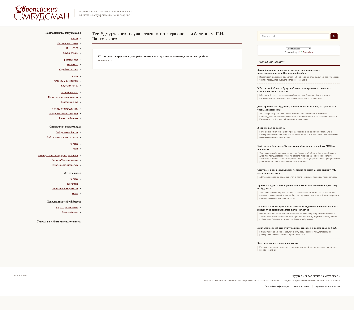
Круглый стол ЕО (69, 85)
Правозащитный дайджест (64, 201)
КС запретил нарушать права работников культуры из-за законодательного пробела (153, 56)
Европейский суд (69, 102)
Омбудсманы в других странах (62, 137)
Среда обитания (70, 212)
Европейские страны (67, 43)
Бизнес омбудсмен (68, 118)
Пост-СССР (72, 48)
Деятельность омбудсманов (63, 32)
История (74, 144)
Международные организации (63, 97)
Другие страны (70, 53)
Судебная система (68, 69)
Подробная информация (277, 286)
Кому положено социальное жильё (278, 243)
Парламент (72, 64)
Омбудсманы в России (67, 132)
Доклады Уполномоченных (64, 160)
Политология (72, 183)
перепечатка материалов (327, 286)
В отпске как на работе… (271, 127)
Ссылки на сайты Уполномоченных (59, 221)
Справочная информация (65, 126)
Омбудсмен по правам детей (63, 113)
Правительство (70, 59)
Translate (308, 52)
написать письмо (302, 286)
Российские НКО (69, 92)
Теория (74, 148)
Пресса (74, 76)
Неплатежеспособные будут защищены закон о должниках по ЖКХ (297, 227)
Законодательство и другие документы (58, 155)
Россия (74, 38)
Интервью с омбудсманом (64, 108)
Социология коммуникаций (65, 188)
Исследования (72, 173)
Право (75, 193)
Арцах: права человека (67, 207)
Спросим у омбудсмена (66, 81)
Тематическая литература (65, 165)
